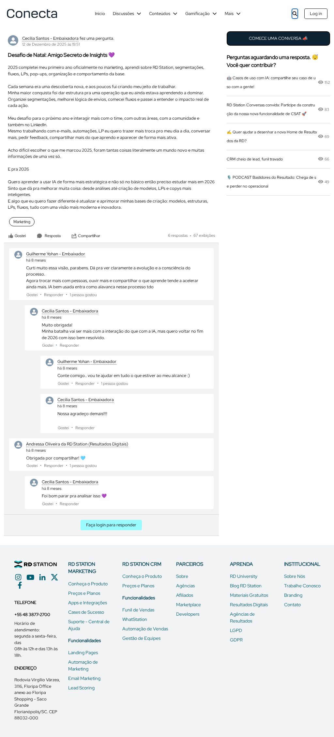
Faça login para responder (111, 525)
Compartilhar (89, 235)
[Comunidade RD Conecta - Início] (32, 13)
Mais (229, 13)
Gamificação (197, 13)
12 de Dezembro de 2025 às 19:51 (51, 44)
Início (100, 13)
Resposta (53, 235)
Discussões (123, 13)
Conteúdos (159, 13)
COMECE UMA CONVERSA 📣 (278, 38)
